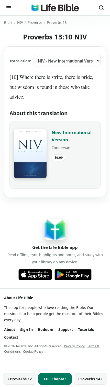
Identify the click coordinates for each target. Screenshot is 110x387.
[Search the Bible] (101, 7)
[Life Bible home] (55, 8)
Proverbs (35, 22)
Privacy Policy (74, 346)
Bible (8, 22)
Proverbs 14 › (90, 378)
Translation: (20, 60)
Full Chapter (55, 378)
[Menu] (8, 7)
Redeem (45, 329)
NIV (20, 22)
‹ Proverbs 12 (20, 378)
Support (65, 329)
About (9, 329)
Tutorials (86, 329)
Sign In (26, 329)
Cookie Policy (33, 351)
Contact (11, 337)
